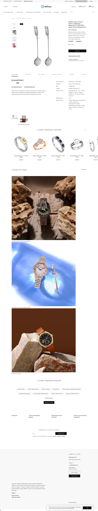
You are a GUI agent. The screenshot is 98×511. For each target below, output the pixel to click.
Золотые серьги (21, 389)
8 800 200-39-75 (8, 1)
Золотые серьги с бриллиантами (40, 393)
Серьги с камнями (46, 389)
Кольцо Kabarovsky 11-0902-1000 (40, 156)
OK (87, 508)
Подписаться (61, 433)
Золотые (29, 18)
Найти (93, 12)
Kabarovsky (18, 18)
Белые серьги (56, 389)
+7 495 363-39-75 (18, 1)
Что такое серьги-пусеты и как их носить (21, 241)
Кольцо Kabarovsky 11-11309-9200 (21, 156)
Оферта (13, 493)
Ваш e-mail (70, 44)
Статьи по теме (19, 170)
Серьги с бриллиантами (33, 389)
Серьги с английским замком (72, 393)
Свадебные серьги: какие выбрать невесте (21, 307)
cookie (73, 507)
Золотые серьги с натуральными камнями (71, 389)
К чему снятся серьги (16, 373)
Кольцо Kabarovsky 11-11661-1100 (77, 156)
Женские (24, 18)
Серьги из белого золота (57, 393)
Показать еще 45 (49, 402)
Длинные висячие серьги (24, 393)
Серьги (13, 18)
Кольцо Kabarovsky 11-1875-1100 (58, 156)
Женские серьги (49, 398)
